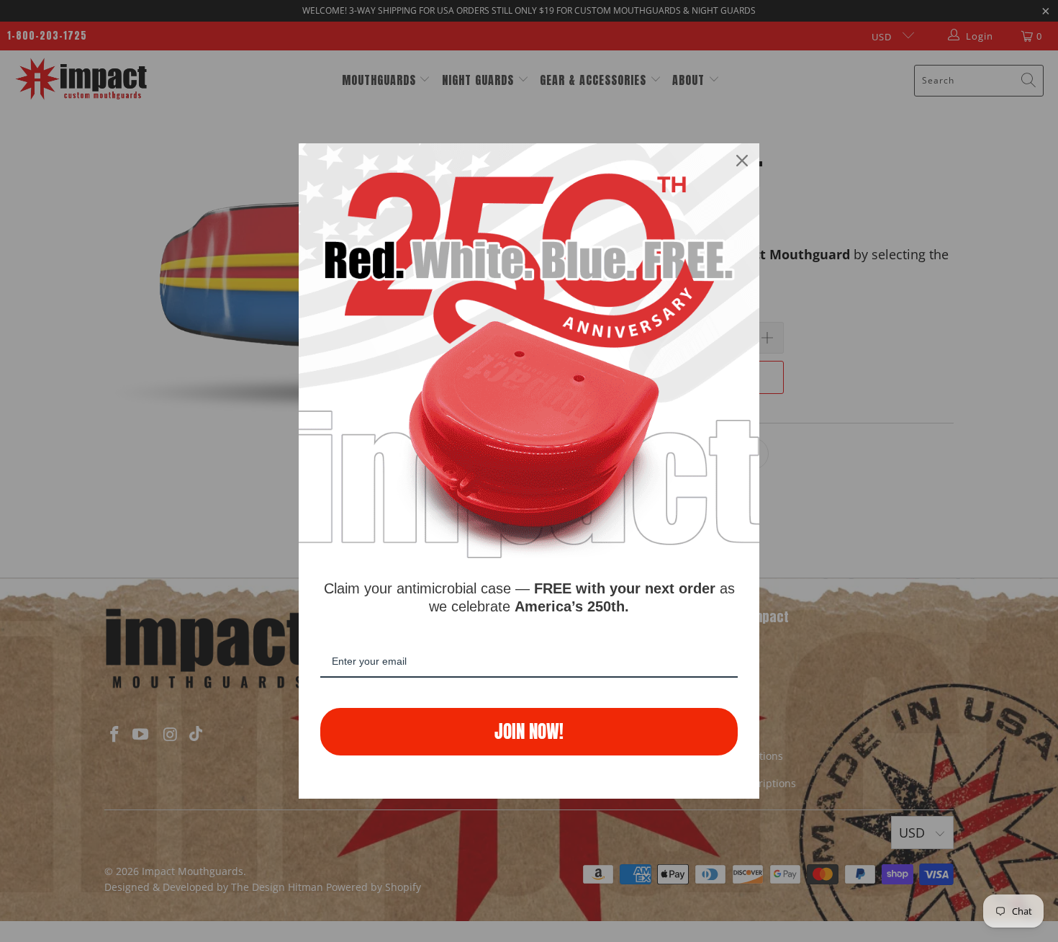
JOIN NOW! (529, 731)
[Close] (742, 160)
